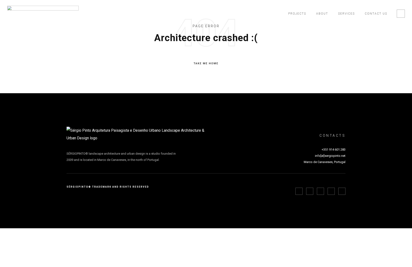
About (322, 13)
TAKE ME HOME (206, 63)
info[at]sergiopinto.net (330, 156)
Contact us (376, 13)
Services (346, 13)
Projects (297, 13)
